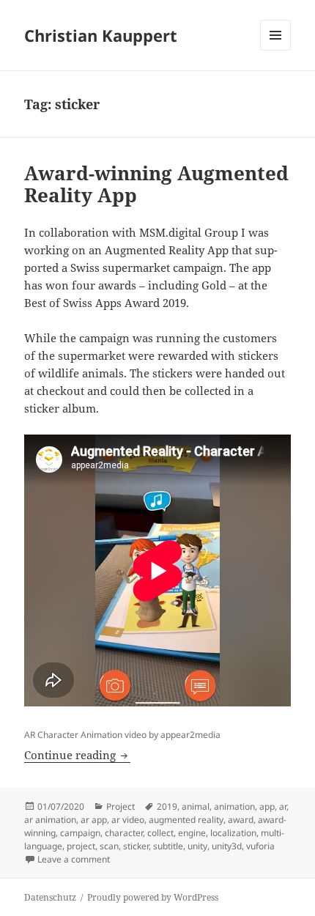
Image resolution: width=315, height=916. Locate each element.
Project (120, 806)
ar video (127, 819)
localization (233, 833)
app (267, 806)
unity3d (227, 846)
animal (196, 806)
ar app (94, 819)
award (240, 819)
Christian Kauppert (100, 35)
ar (282, 806)
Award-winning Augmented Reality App (156, 184)
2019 (167, 806)
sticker (136, 846)
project (81, 846)
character (124, 833)
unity (197, 846)
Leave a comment (73, 859)
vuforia (260, 846)
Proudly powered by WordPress (152, 897)
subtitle (168, 846)
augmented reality (186, 819)
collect (160, 833)
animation (234, 806)
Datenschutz (50, 897)
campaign (80, 833)
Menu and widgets (276, 50)
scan (109, 846)
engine (192, 833)
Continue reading (77, 754)
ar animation (50, 819)
